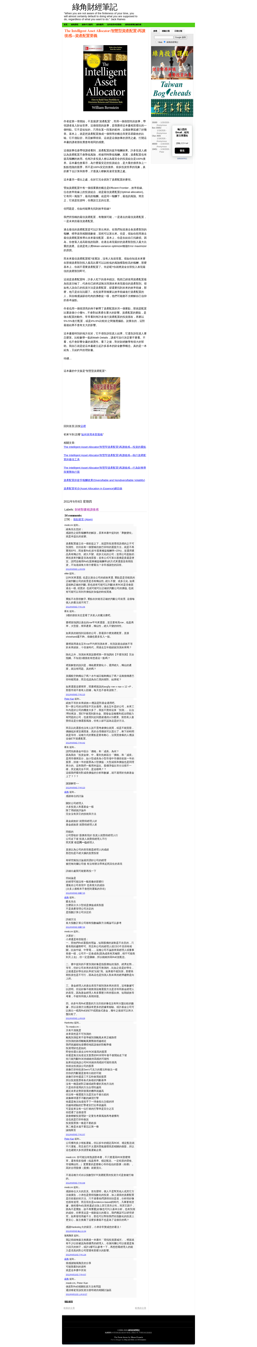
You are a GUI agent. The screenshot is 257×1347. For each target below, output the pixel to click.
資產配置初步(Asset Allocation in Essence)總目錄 (93, 488)
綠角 (66, 792)
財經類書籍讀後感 (87, 509)
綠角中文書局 (87, 24)
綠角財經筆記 (94, 6)
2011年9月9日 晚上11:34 (76, 1231)
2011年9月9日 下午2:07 (75, 1135)
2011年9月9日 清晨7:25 (75, 893)
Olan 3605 (156, 136)
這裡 (83, 426)
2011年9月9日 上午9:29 (75, 1018)
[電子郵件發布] (126, 501)
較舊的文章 (140, 1308)
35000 (154, 123)
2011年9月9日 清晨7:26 (75, 927)
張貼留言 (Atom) (83, 519)
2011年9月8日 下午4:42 (75, 743)
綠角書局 (100, 24)
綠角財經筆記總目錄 (133, 24)
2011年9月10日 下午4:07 (76, 1275)
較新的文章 (69, 1308)
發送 (182, 150)
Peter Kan (69, 699)
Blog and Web (129, 1340)
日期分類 (178, 31)
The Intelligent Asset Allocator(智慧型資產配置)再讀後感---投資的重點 (105, 446)
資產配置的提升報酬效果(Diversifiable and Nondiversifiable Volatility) (104, 480)
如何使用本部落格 (114, 24)
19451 (154, 149)
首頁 (65, 24)
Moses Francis (137, 1337)
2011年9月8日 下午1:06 (75, 607)
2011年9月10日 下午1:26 (76, 1255)
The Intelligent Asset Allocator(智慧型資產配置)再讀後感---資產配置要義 (104, 33)
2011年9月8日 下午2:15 (75, 695)
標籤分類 (166, 31)
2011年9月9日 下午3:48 (75, 1183)
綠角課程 (74, 24)
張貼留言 (68, 1301)
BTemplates (142, 1340)
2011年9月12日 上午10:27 (76, 1294)
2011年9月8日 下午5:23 (75, 788)
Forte (120, 1337)
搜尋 (155, 31)
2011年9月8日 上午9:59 (75, 569)
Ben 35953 (156, 128)
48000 (154, 144)
